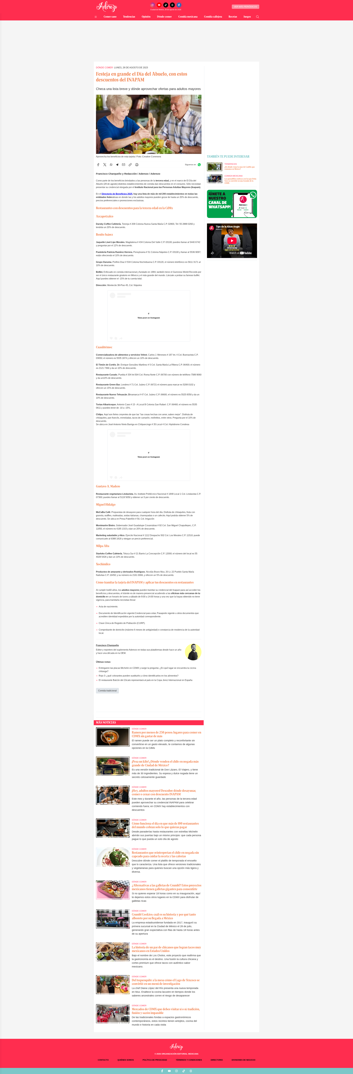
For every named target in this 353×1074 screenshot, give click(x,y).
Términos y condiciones (189, 1060)
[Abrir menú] (96, 17)
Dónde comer (164, 16)
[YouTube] (159, 4)
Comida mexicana (187, 16)
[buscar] (257, 16)
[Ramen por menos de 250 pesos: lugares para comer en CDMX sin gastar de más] (113, 740)
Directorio (217, 1060)
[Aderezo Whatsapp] (232, 204)
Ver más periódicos (245, 7)
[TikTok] (165, 4)
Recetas (233, 16)
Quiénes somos (125, 1060)
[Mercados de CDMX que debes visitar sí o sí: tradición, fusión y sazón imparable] (113, 1017)
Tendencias (129, 16)
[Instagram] (152, 4)
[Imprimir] (137, 164)
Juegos (247, 16)
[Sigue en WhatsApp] (199, 164)
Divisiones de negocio (243, 1060)
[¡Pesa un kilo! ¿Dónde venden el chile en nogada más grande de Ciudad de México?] (113, 769)
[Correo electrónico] (123, 164)
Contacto (103, 1060)
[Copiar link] (130, 164)
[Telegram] (117, 164)
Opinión (146, 16)
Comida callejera (213, 16)
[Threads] (172, 4)
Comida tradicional (107, 690)
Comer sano (110, 16)
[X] (105, 164)
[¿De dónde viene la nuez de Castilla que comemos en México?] (214, 167)
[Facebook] (178, 4)
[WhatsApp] (111, 164)
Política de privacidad (155, 1060)
